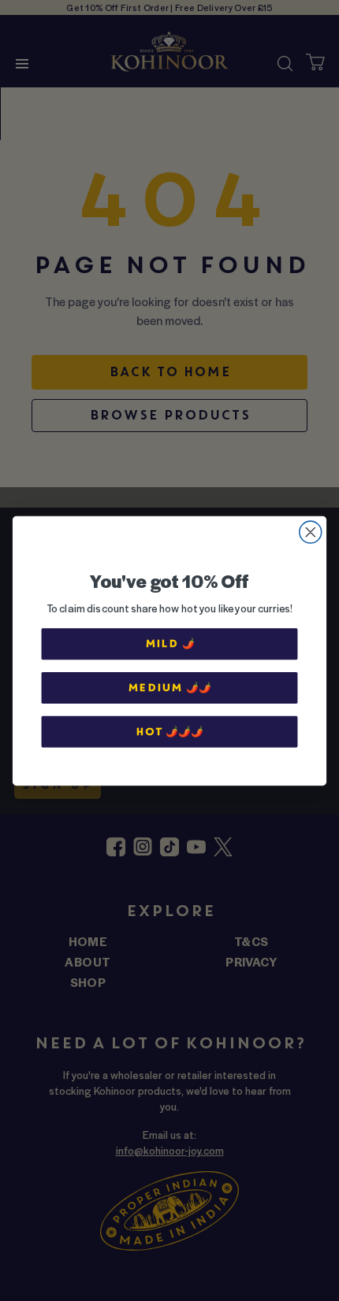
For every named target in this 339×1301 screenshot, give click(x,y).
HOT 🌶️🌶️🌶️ (169, 731)
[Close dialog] (311, 532)
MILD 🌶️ (170, 643)
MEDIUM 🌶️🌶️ (169, 687)
